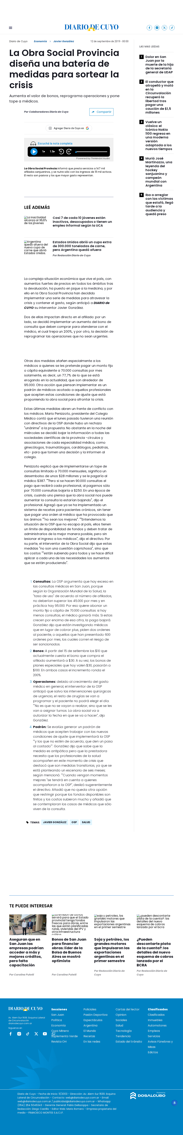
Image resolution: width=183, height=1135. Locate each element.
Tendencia (123, 1036)
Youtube (45, 1034)
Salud (119, 1025)
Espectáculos (92, 1020)
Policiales (89, 1009)
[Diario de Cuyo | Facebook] (149, 27)
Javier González (54, 822)
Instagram (19, 1034)
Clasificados (156, 1015)
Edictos (153, 1052)
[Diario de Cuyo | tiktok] (172, 27)
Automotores (157, 1025)
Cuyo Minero (60, 1031)
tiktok (28, 1034)
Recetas (89, 1036)
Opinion (121, 1015)
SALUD (86, 822)
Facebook (10, 1034)
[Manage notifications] (174, 1103)
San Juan (57, 1015)
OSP (74, 822)
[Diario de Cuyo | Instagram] (157, 27)
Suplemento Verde (64, 1036)
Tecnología (124, 1031)
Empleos (154, 1031)
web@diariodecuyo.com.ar (82, 1097)
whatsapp (53, 1034)
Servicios (154, 1036)
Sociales (121, 1020)
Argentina (90, 1025)
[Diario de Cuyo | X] (164, 27)
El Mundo (89, 1031)
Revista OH (58, 1042)
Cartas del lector (128, 1009)
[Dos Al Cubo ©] (147, 1098)
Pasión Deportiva (95, 1015)
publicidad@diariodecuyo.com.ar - (76, 1101)
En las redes (91, 1042)
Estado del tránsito (129, 1042)
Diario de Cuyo (18, 41)
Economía (40, 41)
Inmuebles (155, 1020)
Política (56, 1020)
